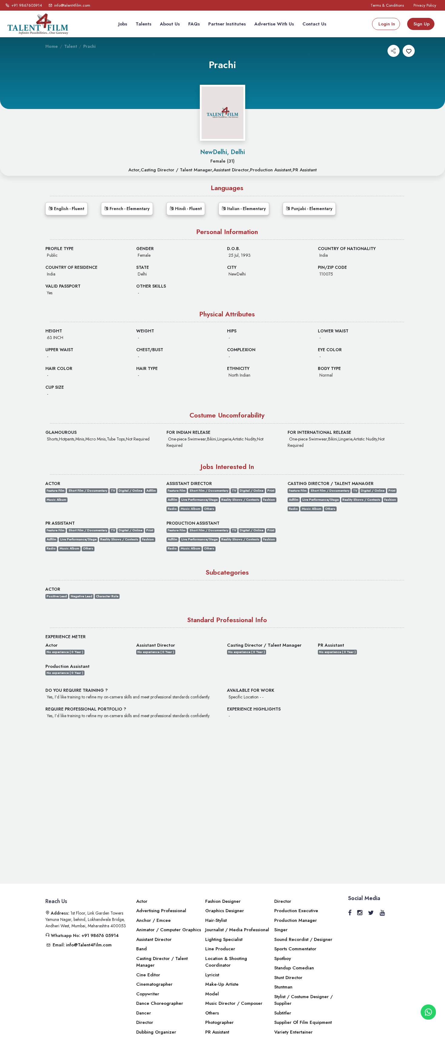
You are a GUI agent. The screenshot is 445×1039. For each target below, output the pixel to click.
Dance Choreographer (159, 1003)
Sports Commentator (295, 948)
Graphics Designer (224, 910)
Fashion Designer (223, 901)
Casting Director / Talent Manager (162, 962)
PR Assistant (217, 1032)
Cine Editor (148, 974)
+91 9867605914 (26, 5)
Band (141, 948)
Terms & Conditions (387, 5)
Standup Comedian (294, 968)
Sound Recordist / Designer (303, 939)
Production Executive (296, 910)
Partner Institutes (227, 24)
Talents (143, 24)
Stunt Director (288, 977)
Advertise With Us (274, 24)
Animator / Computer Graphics (168, 929)
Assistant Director (154, 939)
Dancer (143, 1013)
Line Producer (220, 948)
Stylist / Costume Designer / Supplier (303, 1000)
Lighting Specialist (223, 939)
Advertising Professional (161, 910)
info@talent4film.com (72, 5)
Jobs (122, 24)
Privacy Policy (425, 5)
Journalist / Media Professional (237, 929)
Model (212, 994)
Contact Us (314, 24)
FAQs (194, 24)
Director (144, 1022)
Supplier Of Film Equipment (303, 1022)
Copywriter (147, 994)
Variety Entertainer (293, 1032)
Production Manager (295, 920)
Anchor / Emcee (153, 920)
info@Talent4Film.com (89, 945)
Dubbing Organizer (156, 1032)
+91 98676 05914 (100, 935)
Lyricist (212, 974)
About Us (170, 24)
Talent (70, 46)
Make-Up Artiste (222, 984)
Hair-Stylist (216, 920)
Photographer (219, 1022)
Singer (281, 929)
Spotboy (282, 958)
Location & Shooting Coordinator (226, 962)
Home (51, 46)
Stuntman (283, 987)
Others (212, 1013)
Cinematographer (154, 984)
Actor (141, 901)
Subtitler (282, 1013)
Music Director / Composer (233, 1003)
